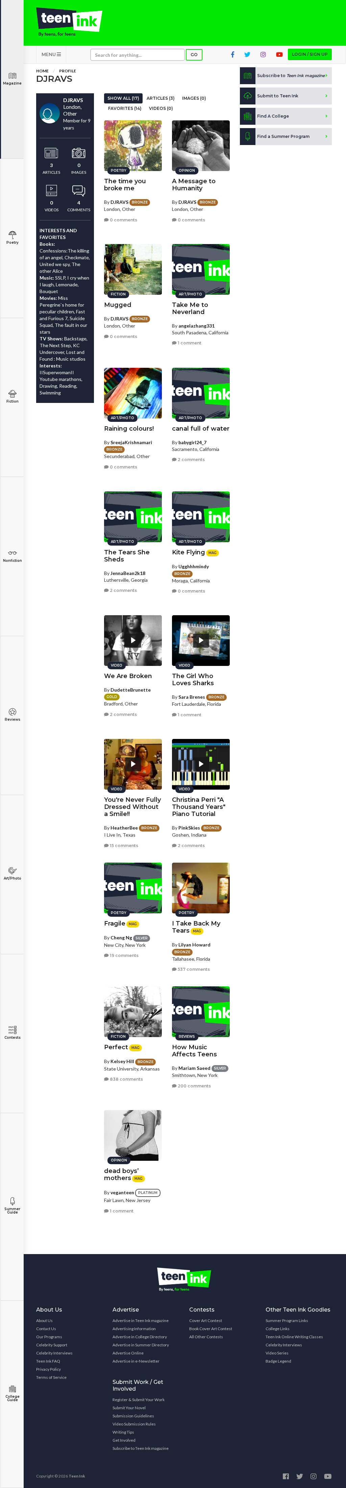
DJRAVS (119, 202)
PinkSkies (189, 828)
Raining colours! (129, 428)
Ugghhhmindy (193, 566)
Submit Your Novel (129, 1407)
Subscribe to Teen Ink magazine (141, 1448)
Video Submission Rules (134, 1423)
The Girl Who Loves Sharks (193, 679)
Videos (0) (161, 108)
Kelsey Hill (122, 1061)
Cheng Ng (121, 937)
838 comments (126, 1079)
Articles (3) (161, 98)
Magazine (12, 83)
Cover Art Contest (205, 1320)
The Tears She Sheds (127, 556)
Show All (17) (123, 98)
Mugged (117, 305)
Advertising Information (134, 1328)
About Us (44, 1320)
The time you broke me (125, 184)
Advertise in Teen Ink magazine (141, 1320)
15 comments (123, 845)
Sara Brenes (191, 697)
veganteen (122, 1192)
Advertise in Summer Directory (141, 1344)
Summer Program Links (287, 1320)
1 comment (189, 342)
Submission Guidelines (133, 1415)
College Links (278, 1328)
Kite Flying (188, 552)
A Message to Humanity (194, 184)
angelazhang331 (196, 326)
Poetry (12, 242)
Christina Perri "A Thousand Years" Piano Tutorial (198, 807)
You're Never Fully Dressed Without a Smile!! (132, 807)
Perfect (116, 1047)
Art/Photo (12, 878)
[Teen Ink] (69, 22)
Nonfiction (12, 560)
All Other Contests (206, 1336)
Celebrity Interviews (54, 1352)
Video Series (277, 1352)
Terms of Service (51, 1377)
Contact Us (46, 1328)
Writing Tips (123, 1432)
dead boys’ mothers (121, 1174)
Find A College (273, 116)
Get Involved (124, 1440)
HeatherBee (124, 828)
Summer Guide (12, 1211)
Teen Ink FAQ (48, 1361)
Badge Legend (278, 1361)
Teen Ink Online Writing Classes (294, 1336)
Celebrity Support (51, 1344)
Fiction (12, 401)
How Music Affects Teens (194, 1050)
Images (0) (194, 98)
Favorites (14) (125, 108)
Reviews (12, 719)
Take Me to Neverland (190, 308)
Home (42, 70)
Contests (12, 1037)
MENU (49, 54)
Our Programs (49, 1336)
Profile (67, 70)
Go (194, 54)
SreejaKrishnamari (131, 442)
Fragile (114, 923)
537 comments (193, 969)
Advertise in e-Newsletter (136, 1361)
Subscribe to (291, 75)
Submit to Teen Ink (277, 95)
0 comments (123, 219)
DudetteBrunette (130, 690)
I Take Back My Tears (196, 927)
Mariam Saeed (194, 1068)
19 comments (124, 955)
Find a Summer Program (283, 136)
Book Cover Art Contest (210, 1328)
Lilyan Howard (194, 944)
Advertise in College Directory (140, 1336)
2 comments (191, 459)
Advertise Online (128, 1352)
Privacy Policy (48, 1369)
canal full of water (200, 428)
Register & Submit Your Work (139, 1399)
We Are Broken (128, 676)
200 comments (194, 1085)
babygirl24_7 (192, 442)
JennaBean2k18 (127, 573)
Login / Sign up (310, 54)
